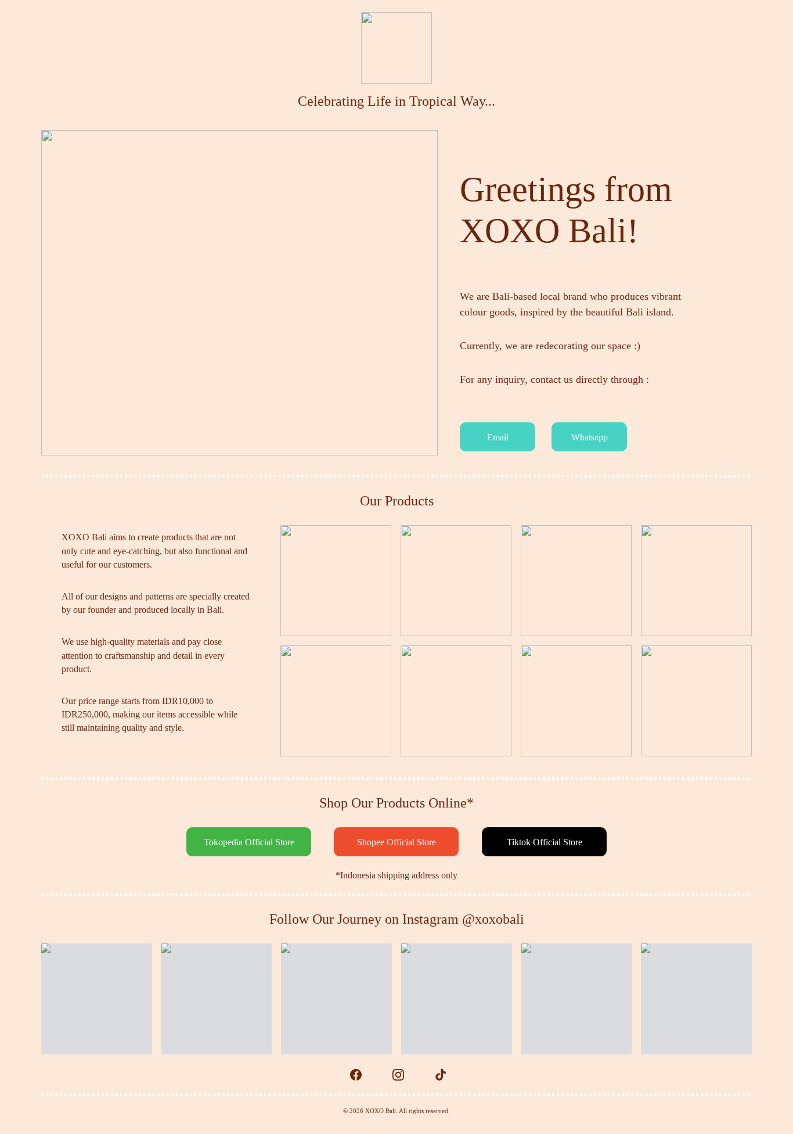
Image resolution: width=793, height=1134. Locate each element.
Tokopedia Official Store (249, 842)
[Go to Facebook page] (361, 1075)
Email (498, 437)
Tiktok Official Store (544, 842)
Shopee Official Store (396, 842)
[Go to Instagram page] (404, 1075)
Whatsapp (589, 437)
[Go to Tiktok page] (440, 1075)
